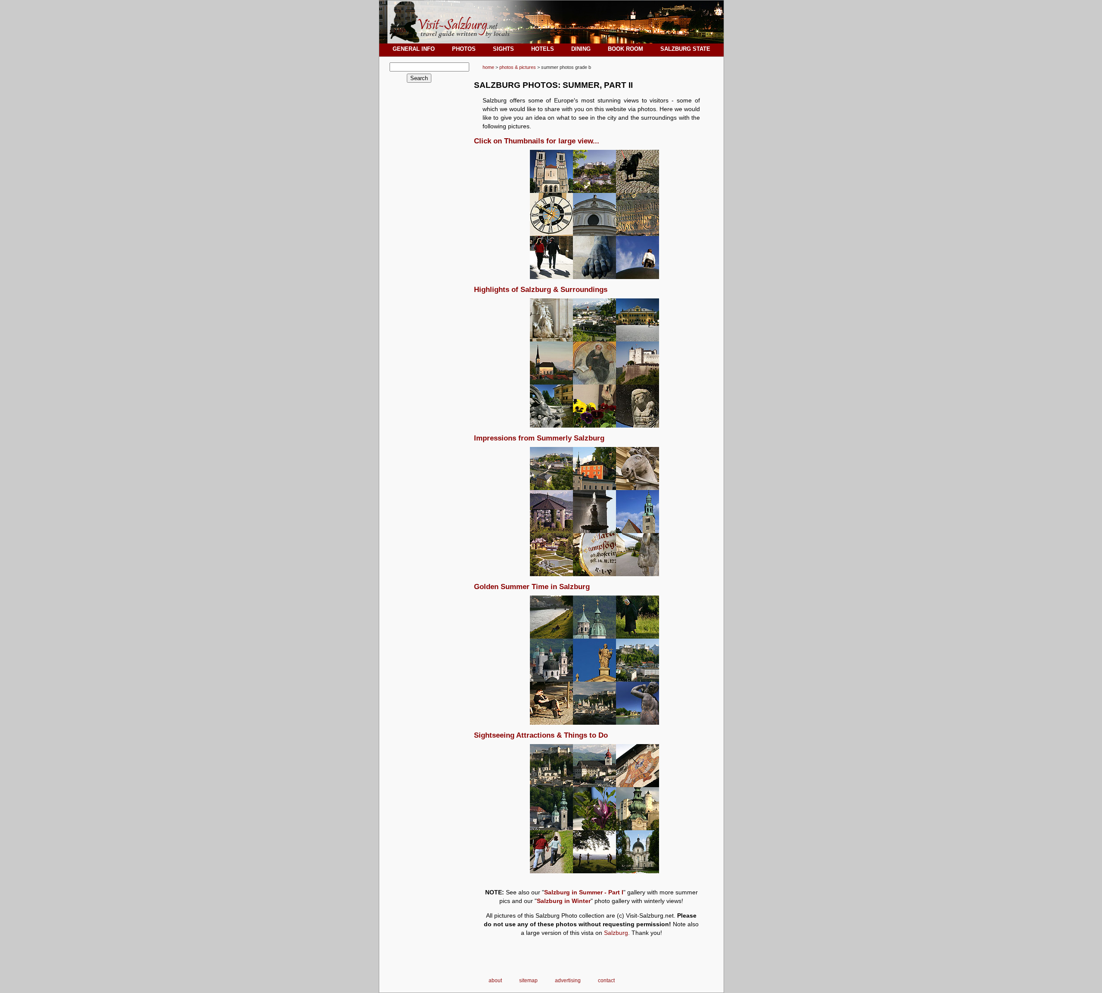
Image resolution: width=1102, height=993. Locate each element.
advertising (568, 980)
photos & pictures (517, 67)
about (495, 980)
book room (625, 49)
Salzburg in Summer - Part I (583, 892)
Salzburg (616, 932)
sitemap (528, 980)
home (488, 67)
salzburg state (685, 49)
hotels (542, 49)
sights (503, 49)
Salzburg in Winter (564, 900)
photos (464, 49)
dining (581, 49)
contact (606, 980)
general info (414, 49)
